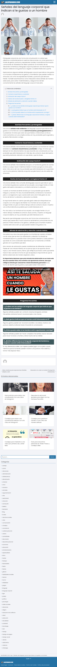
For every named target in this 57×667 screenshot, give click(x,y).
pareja (4, 596)
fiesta (3, 566)
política (4, 599)
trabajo (4, 631)
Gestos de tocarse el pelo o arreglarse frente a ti (22, 99)
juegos (4, 585)
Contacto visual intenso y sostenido (18, 94)
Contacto (10, 665)
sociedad (5, 623)
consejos (4, 525)
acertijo (4, 465)
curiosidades (5, 536)
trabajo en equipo (7, 634)
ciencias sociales (7, 517)
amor (3, 484)
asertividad (5, 498)
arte (3, 495)
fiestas (4, 569)
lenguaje (4, 588)
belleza (4, 506)
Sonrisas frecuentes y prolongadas (18, 92)
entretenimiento (6, 550)
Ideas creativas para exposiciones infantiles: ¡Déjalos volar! (14, 371)
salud (3, 615)
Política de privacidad (43, 665)
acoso (4, 468)
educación (5, 547)
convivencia (5, 528)
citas (3, 520)
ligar (3, 593)
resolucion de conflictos (8, 612)
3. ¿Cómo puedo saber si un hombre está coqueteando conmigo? (30, 112)
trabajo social (6, 637)
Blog (3, 512)
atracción (5, 501)
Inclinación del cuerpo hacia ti (17, 96)
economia (5, 544)
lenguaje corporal (7, 591)
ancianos (4, 487)
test (3, 629)
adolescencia (6, 476)
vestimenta (5, 642)
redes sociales (6, 604)
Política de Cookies (31, 665)
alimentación (6, 479)
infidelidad (5, 582)
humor (4, 580)
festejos (4, 561)
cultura (4, 533)
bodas (4, 514)
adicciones (5, 471)
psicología (5, 601)
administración (6, 474)
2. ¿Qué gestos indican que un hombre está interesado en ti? (28, 110)
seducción (5, 618)
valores (4, 640)
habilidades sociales (8, 574)
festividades (5, 563)
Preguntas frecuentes (14, 103)
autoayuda (5, 503)
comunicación (6, 523)
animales (4, 490)
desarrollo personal (7, 542)
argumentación (6, 493)
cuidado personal (7, 531)
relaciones (5, 607)
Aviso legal (4, 665)
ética (3, 555)
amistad (4, 482)
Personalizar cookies (19, 665)
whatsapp (5, 648)
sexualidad (5, 620)
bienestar (5, 509)
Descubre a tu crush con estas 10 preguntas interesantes (43, 371)
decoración (5, 539)
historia (4, 577)
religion (4, 610)
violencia (4, 645)
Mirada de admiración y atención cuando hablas (22, 101)
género (4, 572)
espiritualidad (6, 552)
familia (4, 558)
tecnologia (5, 626)
